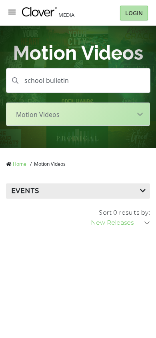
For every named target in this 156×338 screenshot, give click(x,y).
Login (134, 13)
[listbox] (121, 222)
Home (19, 164)
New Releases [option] (112, 222)
